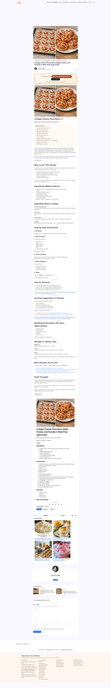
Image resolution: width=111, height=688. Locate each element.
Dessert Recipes (42, 663)
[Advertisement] (55, 13)
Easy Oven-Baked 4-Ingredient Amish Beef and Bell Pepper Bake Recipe (28, 670)
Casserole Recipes (42, 666)
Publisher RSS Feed (59, 664)
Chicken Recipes (42, 674)
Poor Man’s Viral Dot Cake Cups (27, 664)
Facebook (45, 509)
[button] (91, 2)
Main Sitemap (58, 661)
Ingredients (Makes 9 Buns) (43, 131)
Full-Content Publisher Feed (78, 661)
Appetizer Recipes (42, 672)
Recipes (40, 661)
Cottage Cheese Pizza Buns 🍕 (43, 128)
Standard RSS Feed (59, 666)
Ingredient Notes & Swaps (42, 133)
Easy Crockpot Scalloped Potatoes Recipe (29, 667)
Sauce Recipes (41, 671)
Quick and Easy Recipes (43, 664)
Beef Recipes (41, 677)
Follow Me (55, 579)
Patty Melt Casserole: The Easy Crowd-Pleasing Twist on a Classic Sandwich (47, 592)
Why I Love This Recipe (42, 129)
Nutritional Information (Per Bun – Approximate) (47, 140)
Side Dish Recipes (42, 668)
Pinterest (52, 509)
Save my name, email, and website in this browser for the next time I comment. (49, 628)
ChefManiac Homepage (77, 664)
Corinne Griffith (42, 68)
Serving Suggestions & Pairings (43, 138)
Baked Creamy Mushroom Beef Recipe (28, 674)
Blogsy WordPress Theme (67, 649)
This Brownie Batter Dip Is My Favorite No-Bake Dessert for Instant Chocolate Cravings (55, 372)
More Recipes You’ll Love (42, 144)
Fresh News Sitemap (60, 663)
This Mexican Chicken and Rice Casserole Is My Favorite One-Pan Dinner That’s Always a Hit (56, 369)
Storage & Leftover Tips (42, 142)
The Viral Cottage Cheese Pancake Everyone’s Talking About (49, 368)
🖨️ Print (39, 509)
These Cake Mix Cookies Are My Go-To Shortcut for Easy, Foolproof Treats (52, 371)
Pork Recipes (41, 675)
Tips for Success (40, 136)
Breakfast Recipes (42, 669)
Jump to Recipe (55, 79)
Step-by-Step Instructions (42, 135)
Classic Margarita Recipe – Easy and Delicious (56, 314)
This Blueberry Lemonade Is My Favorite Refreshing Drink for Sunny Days (52, 313)
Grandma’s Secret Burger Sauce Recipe (28, 666)
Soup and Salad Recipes (43, 679)
